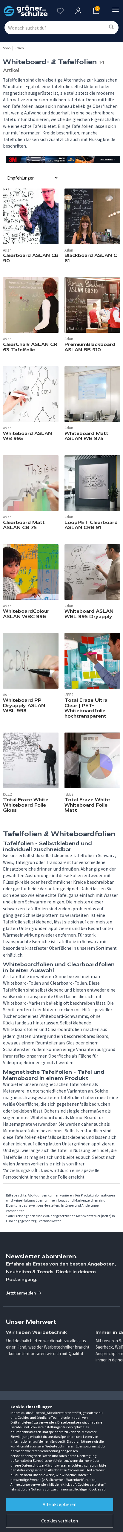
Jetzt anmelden (21, 1293)
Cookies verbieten (59, 1521)
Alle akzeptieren (59, 1504)
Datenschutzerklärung (38, 1465)
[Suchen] (111, 27)
